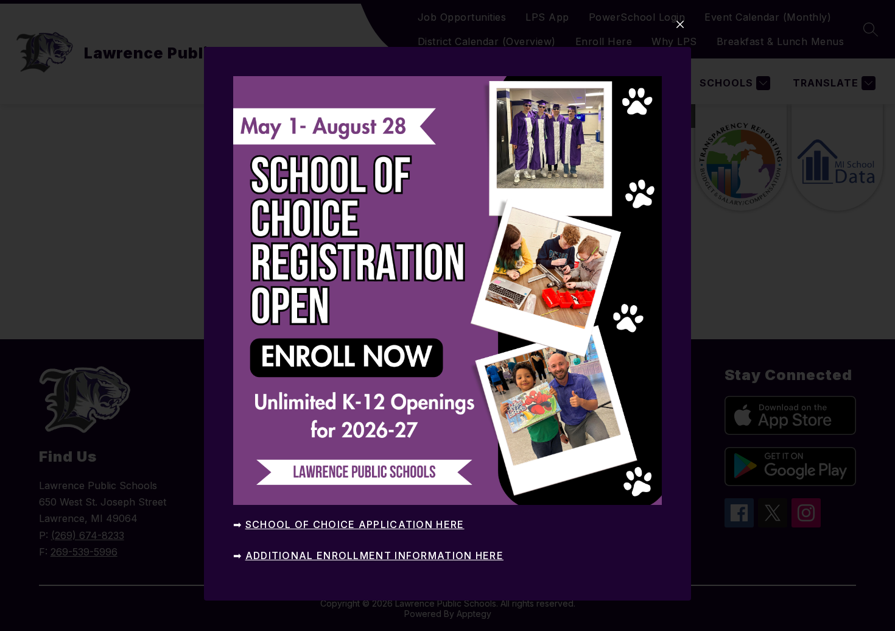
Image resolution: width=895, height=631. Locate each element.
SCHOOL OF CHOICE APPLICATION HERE (355, 524)
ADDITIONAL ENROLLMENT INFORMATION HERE (374, 555)
